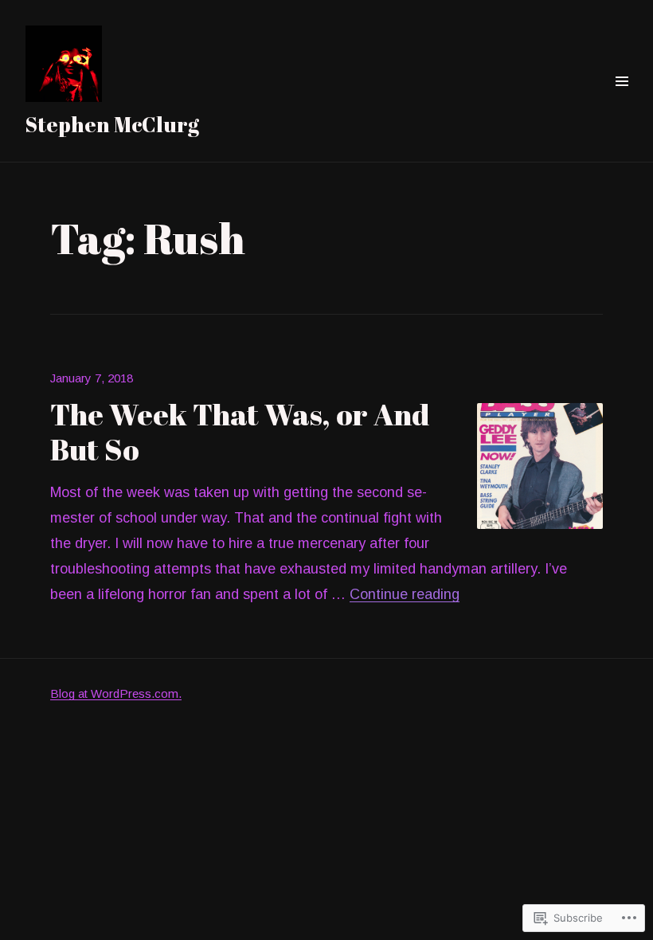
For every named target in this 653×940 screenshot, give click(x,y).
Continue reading (404, 594)
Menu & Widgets (621, 99)
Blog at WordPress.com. (116, 693)
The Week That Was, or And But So (239, 431)
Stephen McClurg (112, 124)
